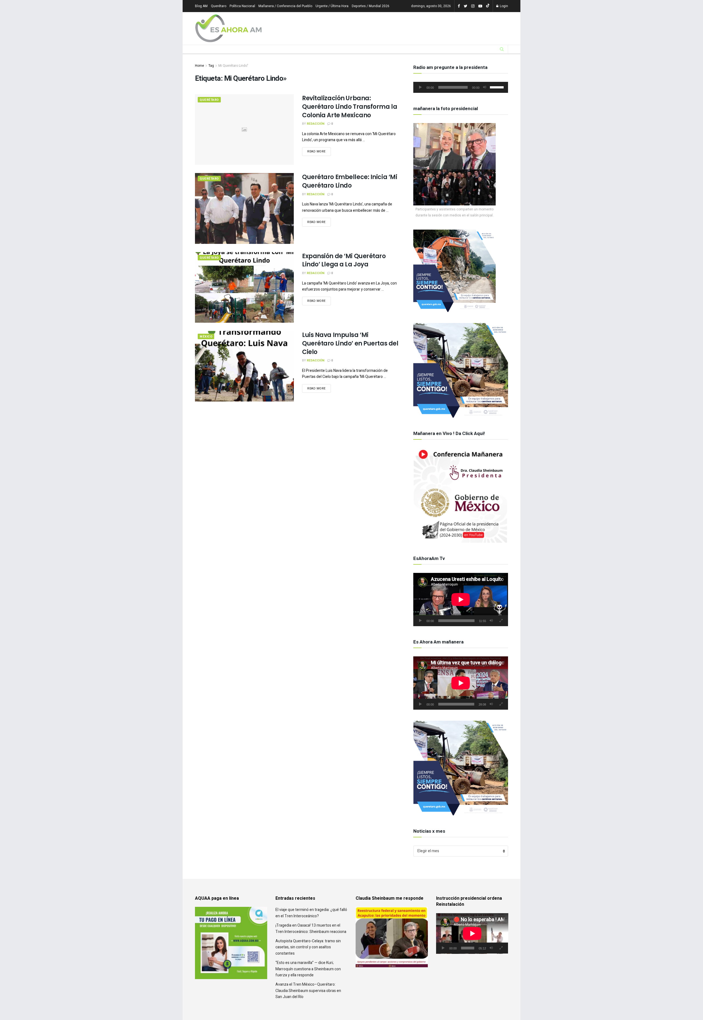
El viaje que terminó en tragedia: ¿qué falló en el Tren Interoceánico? (311, 900)
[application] (460, 87)
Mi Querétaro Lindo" (233, 65)
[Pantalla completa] (501, 620)
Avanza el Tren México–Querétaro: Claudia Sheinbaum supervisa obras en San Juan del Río (308, 978)
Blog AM (201, 6)
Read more (316, 151)
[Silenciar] (484, 87)
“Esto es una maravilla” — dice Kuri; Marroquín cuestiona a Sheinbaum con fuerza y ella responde (308, 956)
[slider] (497, 87)
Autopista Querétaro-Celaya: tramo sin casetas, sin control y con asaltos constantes (308, 935)
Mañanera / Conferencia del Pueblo (285, 6)
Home (199, 65)
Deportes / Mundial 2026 (370, 6)
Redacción (315, 123)
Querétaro (218, 6)
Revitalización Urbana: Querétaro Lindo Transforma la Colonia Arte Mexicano (349, 106)
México (206, 336)
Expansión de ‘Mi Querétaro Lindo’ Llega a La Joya (344, 260)
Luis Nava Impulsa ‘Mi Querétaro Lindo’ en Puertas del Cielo (350, 343)
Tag (211, 65)
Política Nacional (242, 6)
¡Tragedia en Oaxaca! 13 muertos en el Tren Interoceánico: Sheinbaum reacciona (310, 916)
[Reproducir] (420, 87)
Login (503, 6)
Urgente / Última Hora (332, 6)
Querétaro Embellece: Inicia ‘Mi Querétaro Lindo (349, 181)
